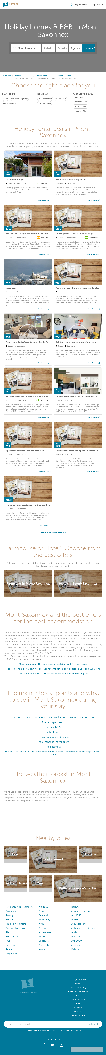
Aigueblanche (79, 923)
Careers (78, 1007)
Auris (74, 932)
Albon (42, 911)
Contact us (79, 1011)
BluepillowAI (79, 1015)
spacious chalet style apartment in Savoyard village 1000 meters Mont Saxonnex (45, 234)
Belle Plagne (78, 936)
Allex (8, 940)
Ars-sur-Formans (15, 928)
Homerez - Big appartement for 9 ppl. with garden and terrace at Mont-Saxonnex (45, 505)
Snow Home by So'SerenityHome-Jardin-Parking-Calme (33, 342)
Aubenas (43, 928)
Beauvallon (45, 915)
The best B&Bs (53, 727)
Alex (8, 932)
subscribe (94, 1024)
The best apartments (53, 722)
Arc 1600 (44, 906)
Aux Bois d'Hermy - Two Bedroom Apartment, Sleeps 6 (32, 396)
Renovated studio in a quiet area (71, 179)
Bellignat (11, 945)
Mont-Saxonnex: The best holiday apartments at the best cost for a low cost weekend (53, 668)
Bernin (75, 919)
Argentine (11, 911)
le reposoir (11, 288)
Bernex (75, 906)
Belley (9, 919)
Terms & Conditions (78, 991)
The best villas (53, 746)
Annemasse (45, 932)
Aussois (75, 945)
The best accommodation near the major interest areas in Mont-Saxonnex (53, 717)
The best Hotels (53, 732)
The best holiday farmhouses (53, 741)
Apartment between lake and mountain (25, 450)
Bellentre (44, 940)
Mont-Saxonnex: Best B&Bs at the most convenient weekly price (53, 673)
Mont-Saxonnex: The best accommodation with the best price (53, 663)
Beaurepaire (12, 936)
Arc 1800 (44, 936)
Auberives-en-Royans (83, 928)
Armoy (9, 915)
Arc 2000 (76, 940)
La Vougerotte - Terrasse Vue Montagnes (75, 234)
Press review (78, 999)
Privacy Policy (78, 987)
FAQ (78, 995)
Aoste (9, 949)
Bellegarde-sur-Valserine (20, 906)
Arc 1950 (76, 915)
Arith (41, 923)
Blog (78, 1003)
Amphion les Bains (16, 923)
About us (79, 983)
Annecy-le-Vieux (80, 911)
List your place (79, 979)
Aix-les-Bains (46, 945)
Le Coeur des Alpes (15, 179)
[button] (44, 1045)
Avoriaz (43, 949)
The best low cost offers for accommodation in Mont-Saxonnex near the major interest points (53, 753)
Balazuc (75, 949)
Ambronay (44, 919)
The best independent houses (53, 736)
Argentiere (12, 953)
